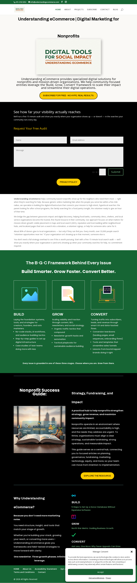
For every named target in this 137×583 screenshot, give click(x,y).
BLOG (115, 10)
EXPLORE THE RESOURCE (97, 476)
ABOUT (67, 10)
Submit (115, 172)
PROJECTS (78, 10)
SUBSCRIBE (92, 10)
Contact (42, 572)
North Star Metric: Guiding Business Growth (92, 528)
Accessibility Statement (46, 569)
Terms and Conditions (24, 572)
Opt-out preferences (96, 578)
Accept (100, 572)
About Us (27, 569)
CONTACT (105, 10)
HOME (58, 10)
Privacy (108, 578)
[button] (131, 551)
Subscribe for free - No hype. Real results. (68, 95)
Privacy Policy (68, 182)
